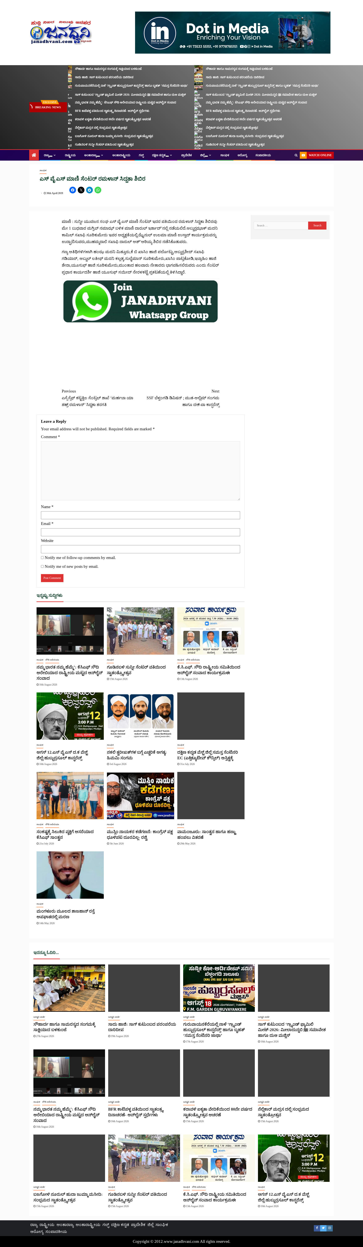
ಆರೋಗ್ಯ (242, 155)
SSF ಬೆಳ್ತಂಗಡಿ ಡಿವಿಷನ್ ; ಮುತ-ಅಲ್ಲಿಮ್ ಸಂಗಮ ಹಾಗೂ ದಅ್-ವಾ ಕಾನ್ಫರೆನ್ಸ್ (183, 398)
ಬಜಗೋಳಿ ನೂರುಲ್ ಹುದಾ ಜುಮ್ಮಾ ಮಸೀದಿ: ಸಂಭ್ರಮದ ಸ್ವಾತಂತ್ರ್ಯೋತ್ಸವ (97, 136)
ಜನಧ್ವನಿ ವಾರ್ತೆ (39, 1017)
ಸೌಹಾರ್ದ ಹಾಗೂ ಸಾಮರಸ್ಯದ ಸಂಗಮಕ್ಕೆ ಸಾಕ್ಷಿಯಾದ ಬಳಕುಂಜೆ (91, 68)
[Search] (296, 155)
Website (47, 540)
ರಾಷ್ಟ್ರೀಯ (70, 155)
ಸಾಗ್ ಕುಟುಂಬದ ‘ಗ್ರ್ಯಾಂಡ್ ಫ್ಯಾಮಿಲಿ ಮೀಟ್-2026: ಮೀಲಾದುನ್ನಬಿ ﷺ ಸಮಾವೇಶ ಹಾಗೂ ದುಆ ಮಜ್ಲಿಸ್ (113, 94)
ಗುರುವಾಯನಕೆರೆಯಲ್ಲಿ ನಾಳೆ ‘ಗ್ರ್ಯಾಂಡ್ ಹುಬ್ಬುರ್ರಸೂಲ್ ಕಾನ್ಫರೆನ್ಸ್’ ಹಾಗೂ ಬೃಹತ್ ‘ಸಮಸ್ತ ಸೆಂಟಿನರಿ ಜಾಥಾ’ (114, 85)
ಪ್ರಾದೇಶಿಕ (186, 155)
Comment (50, 437)
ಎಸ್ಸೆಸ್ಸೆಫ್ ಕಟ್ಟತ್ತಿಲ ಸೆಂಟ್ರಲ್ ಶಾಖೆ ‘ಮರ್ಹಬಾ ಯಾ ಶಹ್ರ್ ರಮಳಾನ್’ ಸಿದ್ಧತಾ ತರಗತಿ (97, 398)
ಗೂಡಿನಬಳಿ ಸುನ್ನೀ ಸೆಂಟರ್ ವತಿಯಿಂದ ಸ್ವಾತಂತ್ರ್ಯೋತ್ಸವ (87, 144)
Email (47, 523)
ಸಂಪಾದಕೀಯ (263, 155)
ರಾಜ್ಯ (46, 155)
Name (47, 507)
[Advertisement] (140, 353)
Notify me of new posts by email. (72, 566)
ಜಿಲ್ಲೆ (202, 155)
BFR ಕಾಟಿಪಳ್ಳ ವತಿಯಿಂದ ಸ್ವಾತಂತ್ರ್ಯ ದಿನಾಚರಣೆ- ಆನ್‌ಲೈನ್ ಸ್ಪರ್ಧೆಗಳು (95, 110)
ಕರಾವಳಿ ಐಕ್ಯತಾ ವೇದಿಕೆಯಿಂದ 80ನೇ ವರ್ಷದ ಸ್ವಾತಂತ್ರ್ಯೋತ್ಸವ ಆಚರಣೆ (96, 119)
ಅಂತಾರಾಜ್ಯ (90, 155)
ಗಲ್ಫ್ (141, 155)
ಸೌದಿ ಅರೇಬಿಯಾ (52, 660)
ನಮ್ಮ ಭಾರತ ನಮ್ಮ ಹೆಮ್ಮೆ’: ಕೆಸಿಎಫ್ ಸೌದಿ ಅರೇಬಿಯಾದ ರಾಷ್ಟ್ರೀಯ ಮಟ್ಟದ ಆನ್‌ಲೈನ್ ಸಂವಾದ (108, 102)
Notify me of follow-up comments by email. (80, 557)
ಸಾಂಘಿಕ (224, 155)
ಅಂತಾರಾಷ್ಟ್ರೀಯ (121, 155)
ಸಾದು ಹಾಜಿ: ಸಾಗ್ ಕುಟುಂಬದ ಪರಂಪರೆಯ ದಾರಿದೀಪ (87, 77)
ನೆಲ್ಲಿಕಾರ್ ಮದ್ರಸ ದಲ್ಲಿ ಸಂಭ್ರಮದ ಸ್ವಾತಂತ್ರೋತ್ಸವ (84, 127)
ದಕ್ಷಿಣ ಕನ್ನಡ (159, 155)
